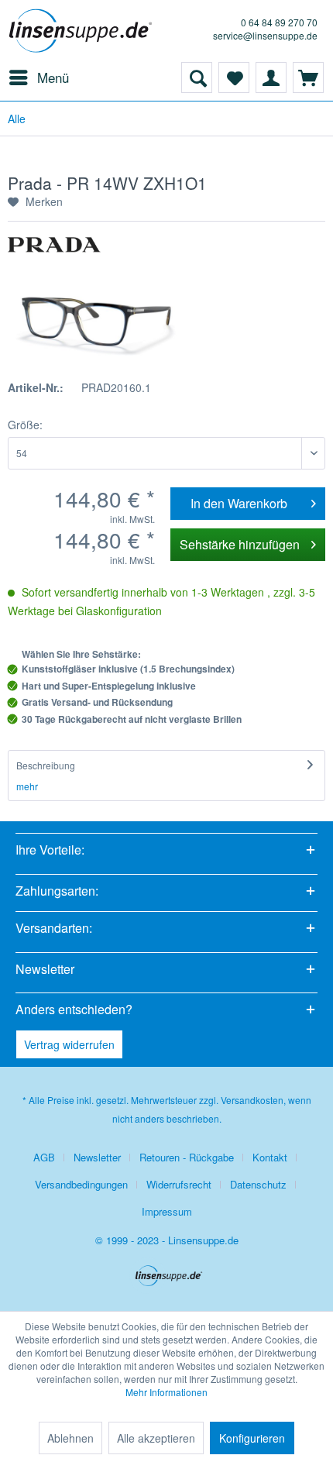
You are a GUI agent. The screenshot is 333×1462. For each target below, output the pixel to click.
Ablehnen (70, 1438)
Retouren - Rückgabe (186, 1157)
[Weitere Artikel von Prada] (54, 250)
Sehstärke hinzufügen (240, 544)
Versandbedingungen (81, 1184)
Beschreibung (45, 765)
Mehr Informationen (166, 1391)
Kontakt (269, 1157)
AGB (44, 1157)
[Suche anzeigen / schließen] (196, 77)
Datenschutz (258, 1184)
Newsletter (97, 1157)
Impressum (167, 1211)
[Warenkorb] (308, 77)
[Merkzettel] (233, 77)
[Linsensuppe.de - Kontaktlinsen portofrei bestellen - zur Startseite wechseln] (83, 31)
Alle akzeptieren (156, 1438)
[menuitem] (38, 77)
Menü (53, 77)
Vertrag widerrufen (69, 1044)
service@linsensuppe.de (265, 35)
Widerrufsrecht (178, 1184)
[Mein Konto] (271, 77)
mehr (27, 786)
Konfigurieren (252, 1438)
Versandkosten (252, 1099)
